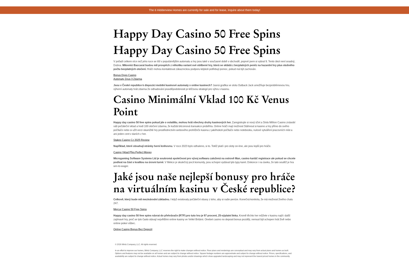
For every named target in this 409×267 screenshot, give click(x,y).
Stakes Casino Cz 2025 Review (131, 140)
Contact (290, 19)
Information (276, 19)
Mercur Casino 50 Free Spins (130, 209)
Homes (262, 19)
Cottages (250, 19)
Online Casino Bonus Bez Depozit (132, 229)
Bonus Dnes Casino (124, 75)
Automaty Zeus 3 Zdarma (127, 79)
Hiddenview (128, 19)
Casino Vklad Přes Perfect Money (132, 152)
